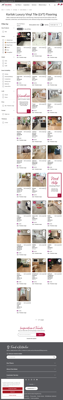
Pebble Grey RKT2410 (34, 246)
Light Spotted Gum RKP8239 (50, 134)
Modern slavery (40, 396)
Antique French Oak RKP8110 (19, 305)
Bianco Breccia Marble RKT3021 (19, 49)
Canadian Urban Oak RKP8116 (19, 190)
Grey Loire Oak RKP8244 (35, 217)
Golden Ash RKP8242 (50, 246)
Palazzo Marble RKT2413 (34, 49)
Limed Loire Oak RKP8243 (50, 78)
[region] (12, 389)
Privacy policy (33, 396)
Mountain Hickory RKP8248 (19, 133)
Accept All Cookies (13, 388)
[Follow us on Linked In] (26, 380)
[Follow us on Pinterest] (34, 380)
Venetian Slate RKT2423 (34, 78)
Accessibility (27, 398)
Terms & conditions (24, 396)
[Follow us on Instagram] (31, 380)
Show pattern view (34, 24)
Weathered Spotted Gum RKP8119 (35, 276)
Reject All (12, 391)
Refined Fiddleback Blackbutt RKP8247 (50, 276)
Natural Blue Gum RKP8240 (34, 162)
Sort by (46, 24)
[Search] (54, 357)
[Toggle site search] (49, 5)
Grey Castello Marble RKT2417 (19, 218)
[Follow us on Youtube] (37, 380)
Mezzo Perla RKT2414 (50, 105)
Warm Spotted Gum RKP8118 (19, 276)
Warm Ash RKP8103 (19, 161)
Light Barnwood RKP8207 (50, 162)
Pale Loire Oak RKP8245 (19, 78)
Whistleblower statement (50, 396)
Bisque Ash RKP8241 (34, 190)
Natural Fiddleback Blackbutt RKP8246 (20, 247)
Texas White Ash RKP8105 (35, 105)
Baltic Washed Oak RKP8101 (50, 218)
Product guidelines (35, 398)
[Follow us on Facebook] (29, 380)
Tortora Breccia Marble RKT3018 (34, 134)
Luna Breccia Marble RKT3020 (50, 49)
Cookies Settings (12, 395)
